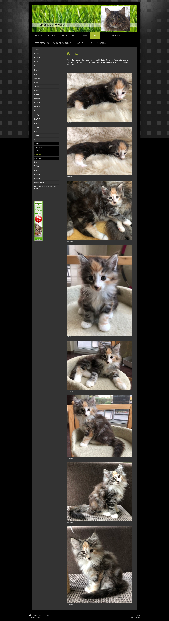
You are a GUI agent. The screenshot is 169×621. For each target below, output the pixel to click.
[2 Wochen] (99, 97)
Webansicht (135, 617)
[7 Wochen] (99, 365)
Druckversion (36, 615)
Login (138, 615)
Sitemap (46, 615)
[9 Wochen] (99, 491)
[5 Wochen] (99, 210)
